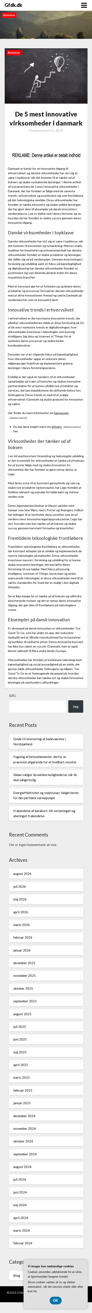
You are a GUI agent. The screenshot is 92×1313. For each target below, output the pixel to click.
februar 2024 (22, 1243)
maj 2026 (20, 899)
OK (55, 1300)
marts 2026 (21, 925)
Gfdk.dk (13, 5)
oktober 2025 (23, 988)
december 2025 (24, 963)
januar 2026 (22, 950)
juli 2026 (19, 886)
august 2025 (22, 1014)
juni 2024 (20, 1192)
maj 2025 (20, 1052)
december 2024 (24, 1116)
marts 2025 (21, 1077)
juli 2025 (19, 1027)
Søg (12, 695)
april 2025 (20, 1065)
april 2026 (20, 912)
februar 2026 (22, 937)
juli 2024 (19, 1179)
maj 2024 (20, 1205)
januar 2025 (22, 1103)
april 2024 (20, 1218)
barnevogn (61, 413)
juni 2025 (20, 1039)
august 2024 (22, 1167)
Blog (16, 1275)
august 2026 (22, 874)
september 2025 (25, 1001)
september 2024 (25, 1154)
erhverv (57, 426)
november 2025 (24, 975)
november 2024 (24, 1128)
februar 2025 (22, 1090)
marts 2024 (21, 1230)
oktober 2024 (23, 1141)
